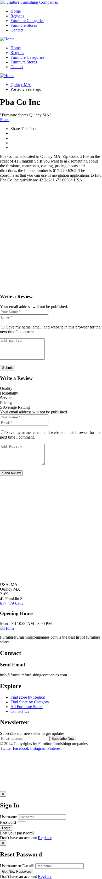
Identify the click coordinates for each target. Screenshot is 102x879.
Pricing (6, 402)
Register (45, 837)
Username (8, 817)
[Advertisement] (51, 238)
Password (8, 822)
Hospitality (9, 393)
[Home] (7, 39)
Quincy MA (20, 84)
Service (6, 398)
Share (4, 119)
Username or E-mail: (17, 866)
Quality (6, 388)
